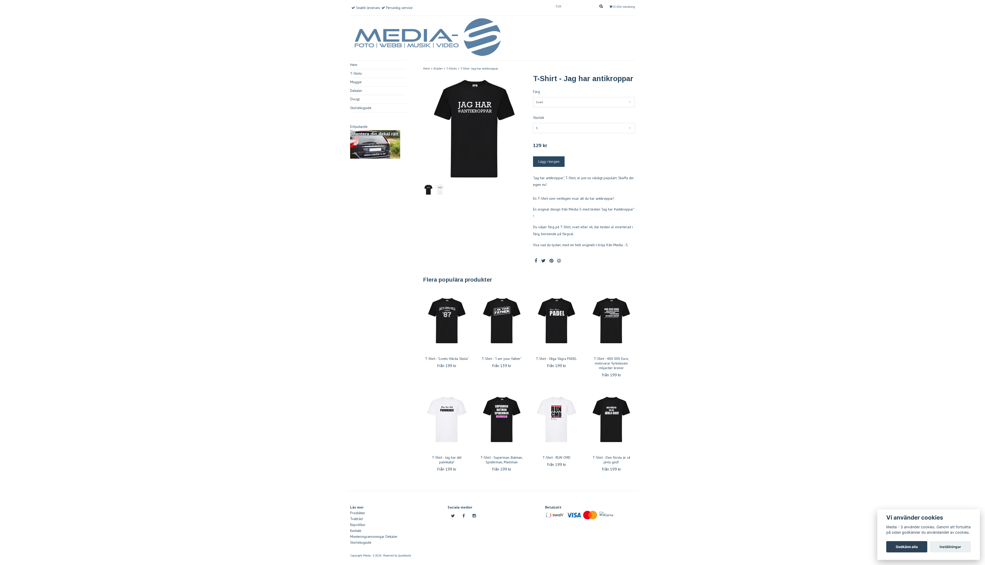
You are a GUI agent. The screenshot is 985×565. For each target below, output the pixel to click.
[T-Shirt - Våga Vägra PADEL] (556, 321)
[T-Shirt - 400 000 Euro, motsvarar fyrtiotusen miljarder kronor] (611, 321)
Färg (536, 91)
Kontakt (355, 530)
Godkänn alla (907, 547)
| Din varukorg (624, 6)
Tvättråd (356, 518)
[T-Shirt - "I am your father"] (501, 321)
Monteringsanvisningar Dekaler (374, 536)
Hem (353, 64)
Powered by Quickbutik (397, 555)
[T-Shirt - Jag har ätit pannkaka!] (446, 419)
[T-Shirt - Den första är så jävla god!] (611, 419)
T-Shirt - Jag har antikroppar (479, 68)
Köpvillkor (358, 524)
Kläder (438, 68)
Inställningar (950, 547)
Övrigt (355, 99)
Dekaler (356, 90)
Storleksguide (360, 108)
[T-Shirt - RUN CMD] (556, 419)
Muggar (356, 82)
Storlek (538, 117)
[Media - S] (427, 36)
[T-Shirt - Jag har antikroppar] (474, 129)
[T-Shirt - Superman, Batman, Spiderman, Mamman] (501, 419)
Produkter (357, 513)
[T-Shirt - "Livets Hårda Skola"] (446, 321)
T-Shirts (356, 73)
